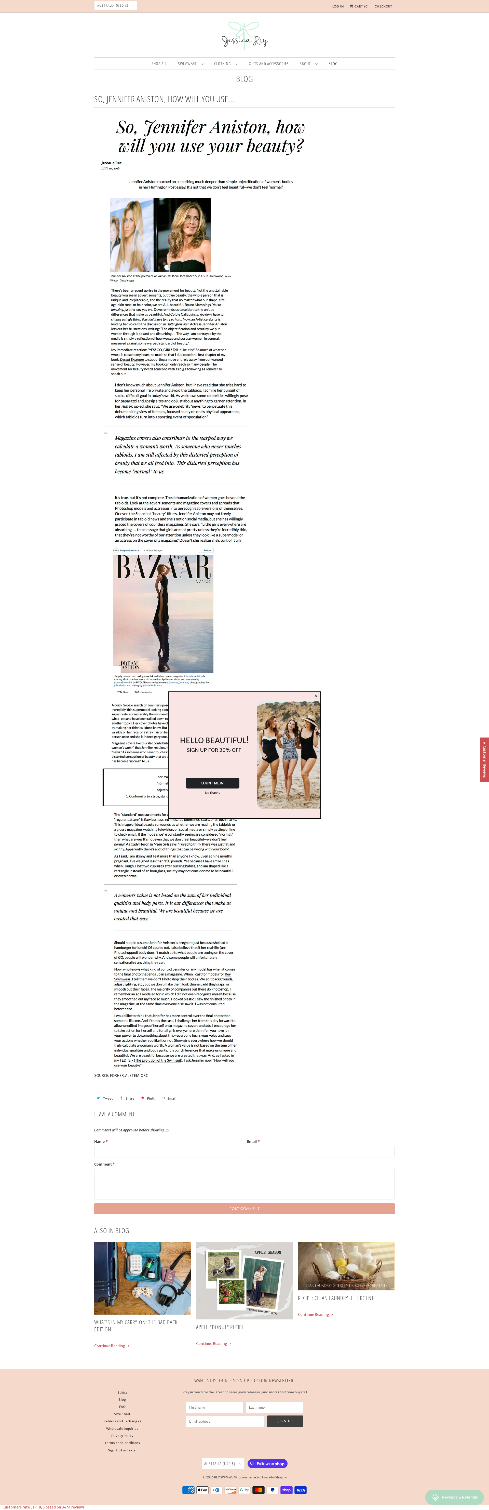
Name (101, 1141)
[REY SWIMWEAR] (244, 36)
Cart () (361, 6)
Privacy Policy (122, 1436)
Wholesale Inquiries (122, 1428)
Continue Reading (110, 1346)
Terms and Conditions (122, 1443)
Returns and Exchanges (122, 1421)
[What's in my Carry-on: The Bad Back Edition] (142, 1278)
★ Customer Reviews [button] (484, 759)
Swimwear (188, 63)
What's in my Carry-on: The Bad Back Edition (136, 1325)
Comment (104, 1164)
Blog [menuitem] (333, 63)
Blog (244, 79)
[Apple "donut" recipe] (244, 1280)
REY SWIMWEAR (225, 1477)
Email (253, 1141)
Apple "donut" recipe (220, 1326)
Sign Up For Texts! (122, 1450)
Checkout (383, 6)
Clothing (223, 63)
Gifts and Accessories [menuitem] (269, 63)
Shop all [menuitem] (159, 63)
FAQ (122, 1407)
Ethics (122, 1392)
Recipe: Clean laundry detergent (336, 1297)
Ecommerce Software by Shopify (263, 1477)
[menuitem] (190, 63)
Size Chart (122, 1414)
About (306, 63)
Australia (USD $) (113, 5)
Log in (338, 6)
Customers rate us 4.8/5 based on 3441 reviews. (44, 1507)
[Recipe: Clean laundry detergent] (346, 1266)
